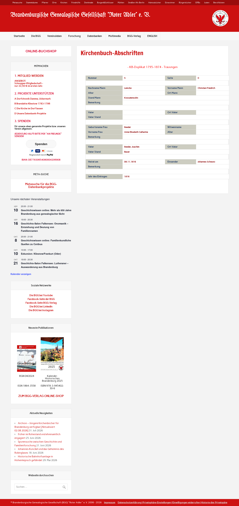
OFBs (197, 2)
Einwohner (170, 2)
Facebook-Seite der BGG (41, 299)
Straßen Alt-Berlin (136, 2)
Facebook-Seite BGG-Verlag (41, 302)
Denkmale (88, 2)
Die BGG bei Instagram (41, 310)
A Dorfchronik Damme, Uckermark (32, 98)
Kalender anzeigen (21, 274)
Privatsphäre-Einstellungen (157, 502)
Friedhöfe (75, 2)
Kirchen (63, 2)
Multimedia (114, 36)
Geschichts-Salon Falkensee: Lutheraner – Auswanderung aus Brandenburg (44, 265)
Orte (54, 2)
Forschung (74, 36)
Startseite (19, 36)
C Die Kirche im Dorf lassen (28, 108)
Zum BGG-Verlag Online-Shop (41, 396)
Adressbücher (154, 2)
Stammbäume (32, 2)
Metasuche (17, 2)
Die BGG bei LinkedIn (41, 306)
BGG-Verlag (134, 36)
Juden (206, 2)
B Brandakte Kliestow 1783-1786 (32, 103)
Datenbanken (94, 36)
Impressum (109, 502)
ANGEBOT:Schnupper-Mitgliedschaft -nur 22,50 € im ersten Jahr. (28, 83)
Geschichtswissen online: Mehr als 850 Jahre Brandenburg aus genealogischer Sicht (46, 212)
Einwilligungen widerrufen (186, 502)
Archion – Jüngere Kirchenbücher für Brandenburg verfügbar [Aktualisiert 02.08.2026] (36, 427)
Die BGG (36, 36)
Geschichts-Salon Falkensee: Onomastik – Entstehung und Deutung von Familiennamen (44, 227)
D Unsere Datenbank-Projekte (30, 113)
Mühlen (121, 2)
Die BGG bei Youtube (41, 295)
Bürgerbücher (185, 2)
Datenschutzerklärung (129, 502)
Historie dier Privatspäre (214, 502)
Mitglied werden (30, 76)
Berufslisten (219, 2)
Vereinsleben (54, 36)
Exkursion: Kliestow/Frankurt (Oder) (41, 253)
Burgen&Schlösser (105, 2)
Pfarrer (45, 2)
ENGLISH (152, 36)
